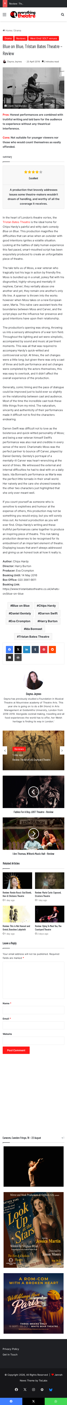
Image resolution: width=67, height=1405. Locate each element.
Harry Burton (48, 621)
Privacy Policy (11, 1349)
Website (7, 1033)
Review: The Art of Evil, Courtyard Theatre (32, 3)
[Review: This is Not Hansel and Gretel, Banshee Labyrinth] (17, 914)
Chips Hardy (47, 605)
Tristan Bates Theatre (16, 222)
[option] (33, 750)
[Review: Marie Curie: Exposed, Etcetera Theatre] (49, 880)
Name (7, 1003)
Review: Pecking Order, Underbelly (28, 759)
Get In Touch (10, 1354)
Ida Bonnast (34, 629)
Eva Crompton (20, 621)
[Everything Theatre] (23, 14)
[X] (18, 649)
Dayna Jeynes (14, 61)
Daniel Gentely (21, 613)
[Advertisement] (33, 1096)
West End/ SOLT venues (43, 38)
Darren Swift (49, 613)
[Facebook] (9, 649)
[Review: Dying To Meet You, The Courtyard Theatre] (49, 914)
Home (8, 30)
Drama (17, 30)
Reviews (21, 38)
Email (7, 1018)
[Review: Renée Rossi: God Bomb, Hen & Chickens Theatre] (17, 880)
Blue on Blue (21, 605)
